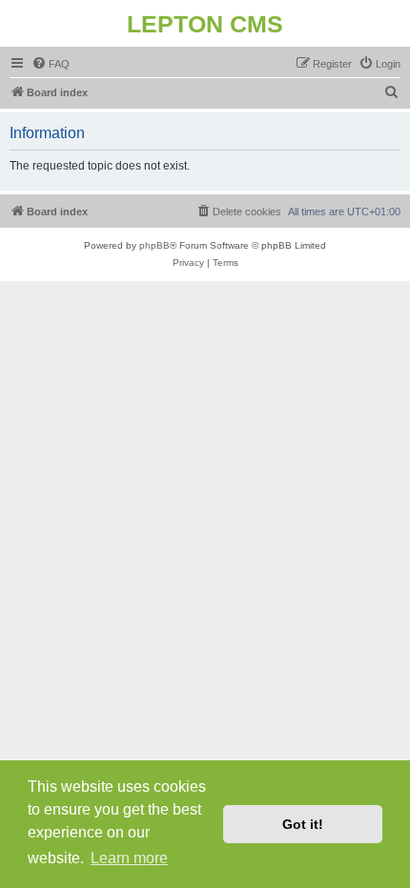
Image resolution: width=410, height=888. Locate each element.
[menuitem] (50, 63)
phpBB (154, 245)
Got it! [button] (302, 824)
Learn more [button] (129, 858)
